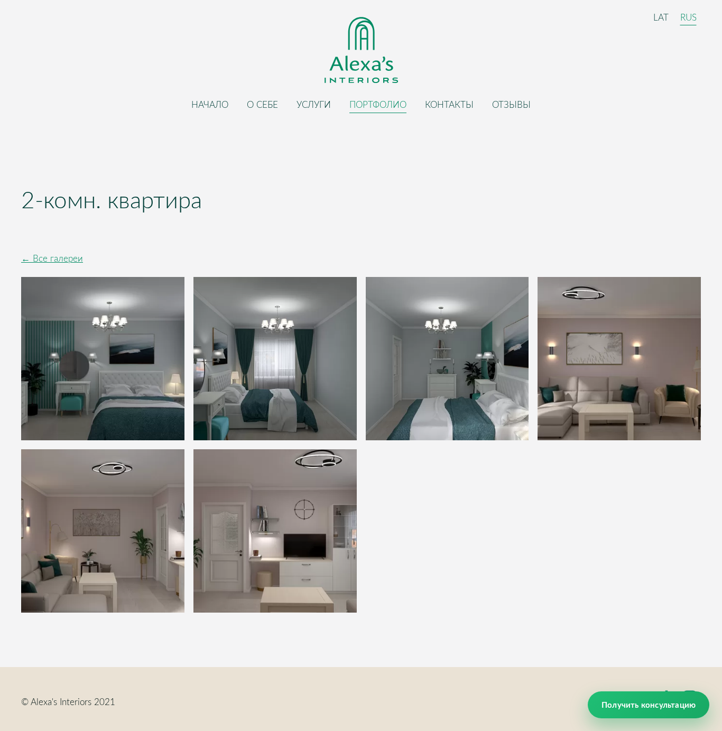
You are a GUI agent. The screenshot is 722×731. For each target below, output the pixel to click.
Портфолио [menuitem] (377, 104)
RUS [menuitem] (688, 17)
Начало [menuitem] (209, 104)
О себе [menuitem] (262, 104)
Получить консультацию (648, 704)
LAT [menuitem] (661, 17)
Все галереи (58, 258)
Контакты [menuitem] (449, 104)
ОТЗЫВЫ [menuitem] (511, 104)
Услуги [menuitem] (314, 104)
